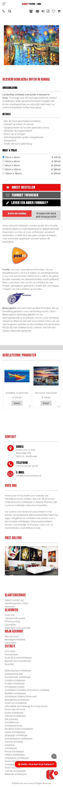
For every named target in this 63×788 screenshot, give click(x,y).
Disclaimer (10, 624)
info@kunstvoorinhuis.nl (28, 475)
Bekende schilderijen (16, 774)
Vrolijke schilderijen (15, 680)
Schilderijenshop (13, 725)
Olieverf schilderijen (15, 715)
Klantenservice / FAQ (16, 603)
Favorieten (10, 642)
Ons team (10, 651)
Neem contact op (14, 600)
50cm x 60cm (33, 161)
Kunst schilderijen (14, 712)
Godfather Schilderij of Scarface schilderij (27, 690)
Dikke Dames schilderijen (18, 670)
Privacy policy (12, 621)
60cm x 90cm (33, 165)
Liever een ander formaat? (29, 202)
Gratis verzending (17, 213)
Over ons (10, 614)
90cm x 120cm (33, 169)
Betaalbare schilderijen (17, 699)
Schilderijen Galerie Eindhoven (21, 696)
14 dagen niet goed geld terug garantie (46, 215)
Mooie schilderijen (14, 751)
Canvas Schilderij (14, 741)
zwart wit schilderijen (16, 702)
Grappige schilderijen (16, 735)
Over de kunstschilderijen (18, 657)
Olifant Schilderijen (15, 754)
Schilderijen (11, 748)
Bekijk (17, 403)
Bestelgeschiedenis (15, 639)
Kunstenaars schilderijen (18, 677)
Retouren (10, 606)
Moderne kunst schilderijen (19, 728)
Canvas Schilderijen (15, 770)
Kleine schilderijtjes (15, 732)
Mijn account (12, 636)
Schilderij (9, 745)
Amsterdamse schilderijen (18, 738)
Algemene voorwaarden (18, 627)
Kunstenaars (11, 654)
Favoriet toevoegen (25, 195)
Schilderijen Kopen (15, 686)
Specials (9, 664)
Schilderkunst (12, 722)
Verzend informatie (15, 618)
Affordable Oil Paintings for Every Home (26, 706)
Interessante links (14, 673)
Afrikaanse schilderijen (17, 757)
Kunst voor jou (12, 767)
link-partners (11, 719)
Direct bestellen (23, 187)
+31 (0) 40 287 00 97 (27, 465)
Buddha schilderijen (15, 693)
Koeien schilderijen (15, 683)
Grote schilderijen (14, 761)
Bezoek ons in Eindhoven (18, 660)
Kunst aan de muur (15, 709)
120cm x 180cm (33, 173)
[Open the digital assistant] (50, 774)
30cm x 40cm (33, 157)
